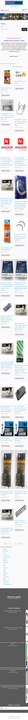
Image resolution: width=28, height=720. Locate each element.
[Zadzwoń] (7, 10)
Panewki (5, 549)
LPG (4, 565)
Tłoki (4, 552)
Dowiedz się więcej (19, 245)
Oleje (4, 569)
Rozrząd (5, 558)
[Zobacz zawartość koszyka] (26, 9)
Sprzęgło (5, 573)
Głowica (5, 560)
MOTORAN (13, 716)
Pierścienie (5, 551)
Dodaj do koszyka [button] (5, 95)
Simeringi (5, 567)
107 (15, 543)
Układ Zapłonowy (7, 584)
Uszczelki (5, 554)
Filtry (4, 564)
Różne (4, 578)
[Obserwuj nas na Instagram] (8, 10)
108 (18, 543)
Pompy (4, 575)
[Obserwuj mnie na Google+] (4, 10)
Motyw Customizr (17, 718)
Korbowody (6, 562)
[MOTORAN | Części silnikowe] (14, 3)
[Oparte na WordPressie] (19, 716)
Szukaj (2, 26)
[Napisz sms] (6, 10)
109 (21, 543)
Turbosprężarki (6, 556)
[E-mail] (1, 10)
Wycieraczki (6, 580)
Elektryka (5, 582)
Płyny (4, 571)
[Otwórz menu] (23, 10)
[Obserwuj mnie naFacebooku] (3, 10)
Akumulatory (6, 577)
